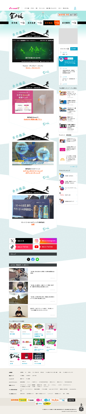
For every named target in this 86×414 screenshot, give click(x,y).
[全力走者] (34, 22)
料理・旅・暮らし (66, 8)
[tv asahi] (14, 8)
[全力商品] (51, 22)
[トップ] (17, 22)
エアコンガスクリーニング (33, 171)
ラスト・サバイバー (33, 68)
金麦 (33, 224)
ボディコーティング (33, 173)
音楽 (36, 8)
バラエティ (32, 8)
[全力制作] (69, 22)
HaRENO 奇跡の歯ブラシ (33, 119)
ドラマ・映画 (26, 8)
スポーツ (59, 8)
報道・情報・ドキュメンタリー (51, 8)
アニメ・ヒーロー (42, 8)
